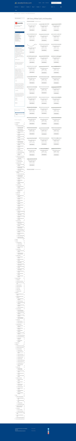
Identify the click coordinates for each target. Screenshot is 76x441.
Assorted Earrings (19, 242)
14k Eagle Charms (20, 358)
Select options (44, 30)
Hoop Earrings (18, 255)
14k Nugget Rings (20, 402)
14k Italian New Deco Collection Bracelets (20, 142)
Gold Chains (16, 6)
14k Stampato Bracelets (21, 152)
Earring (17, 239)
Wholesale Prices (17, 36)
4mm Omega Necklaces (21, 336)
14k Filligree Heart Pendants (20, 345)
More (16, 10)
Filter (16, 114)
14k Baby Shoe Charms (21, 355)
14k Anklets (18, 279)
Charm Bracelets (19, 184)
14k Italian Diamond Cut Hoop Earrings (21, 269)
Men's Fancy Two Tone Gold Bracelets (21, 222)
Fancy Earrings (19, 249)
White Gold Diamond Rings (20, 417)
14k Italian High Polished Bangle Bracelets (21, 167)
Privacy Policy (33, 430)
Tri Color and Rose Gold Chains (20, 418)
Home (16, 13)
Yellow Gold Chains (20, 322)
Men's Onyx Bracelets (20, 229)
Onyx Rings (18, 408)
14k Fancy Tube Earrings (21, 245)
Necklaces (22, 6)
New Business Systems (22, 430)
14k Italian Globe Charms (21, 360)
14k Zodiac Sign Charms (20, 347)
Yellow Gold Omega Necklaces (20, 326)
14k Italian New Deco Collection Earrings (20, 253)
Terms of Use (33, 428)
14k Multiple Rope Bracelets (20, 180)
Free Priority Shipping (18, 38)
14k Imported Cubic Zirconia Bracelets (20, 176)
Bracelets (28, 6)
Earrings (43, 6)
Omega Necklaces (19, 324)
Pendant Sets (17, 342)
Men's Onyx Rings (20, 409)
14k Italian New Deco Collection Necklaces (20, 318)
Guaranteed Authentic (18, 35)
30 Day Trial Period (17, 33)
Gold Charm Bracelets (21, 188)
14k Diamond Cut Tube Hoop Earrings (21, 262)
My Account (47, 2)
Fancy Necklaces (19, 308)
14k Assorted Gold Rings (20, 396)
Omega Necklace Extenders (20, 341)
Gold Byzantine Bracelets (20, 154)
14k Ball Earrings (20, 243)
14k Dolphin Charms (20, 357)
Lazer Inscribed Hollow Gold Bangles (21, 169)
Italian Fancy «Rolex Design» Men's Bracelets (21, 237)
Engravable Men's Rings (21, 404)
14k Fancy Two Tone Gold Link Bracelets (21, 214)
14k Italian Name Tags (21, 361)
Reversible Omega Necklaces (20, 331)
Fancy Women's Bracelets (20, 125)
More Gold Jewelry (18, 278)
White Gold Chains (20, 321)
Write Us (16, 102)
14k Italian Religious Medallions (20, 391)
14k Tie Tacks (18, 289)
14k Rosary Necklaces (20, 307)
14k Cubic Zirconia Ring (20, 281)
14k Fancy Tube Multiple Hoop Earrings (21, 264)
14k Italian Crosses (20, 386)
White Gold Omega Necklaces (20, 328)
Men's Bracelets (19, 220)
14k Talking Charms (20, 363)
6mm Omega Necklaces (19, 338)
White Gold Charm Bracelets (20, 190)
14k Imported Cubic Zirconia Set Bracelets (21, 130)
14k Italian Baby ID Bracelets (20, 198)
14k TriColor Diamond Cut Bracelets (20, 158)
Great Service (17, 39)
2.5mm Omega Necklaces (21, 335)
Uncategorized (18, 122)
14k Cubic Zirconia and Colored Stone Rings (20, 406)
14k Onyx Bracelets (20, 150)
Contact (43, 2)
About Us (40, 2)
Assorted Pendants (19, 348)
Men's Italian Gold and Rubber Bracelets (21, 227)
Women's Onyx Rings (20, 411)
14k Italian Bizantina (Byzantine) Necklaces (21, 311)
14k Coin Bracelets (20, 161)
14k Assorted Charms (20, 354)
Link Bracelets (23, 13)
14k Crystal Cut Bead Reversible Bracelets (20, 127)
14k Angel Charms (20, 350)
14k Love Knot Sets (19, 286)
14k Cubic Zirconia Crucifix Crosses (20, 384)
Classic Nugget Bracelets (21, 235)
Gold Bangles (18, 192)
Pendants (38, 6)
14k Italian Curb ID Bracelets (20, 201)
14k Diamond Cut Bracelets (20, 156)
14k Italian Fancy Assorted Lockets (20, 369)
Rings (33, 6)
